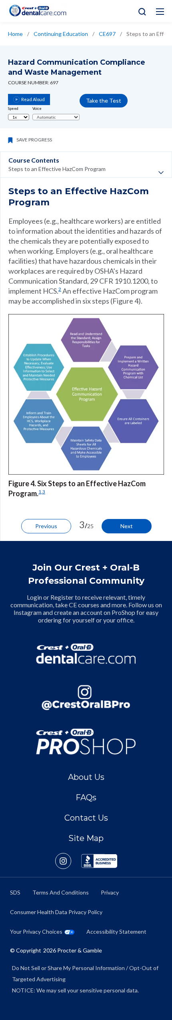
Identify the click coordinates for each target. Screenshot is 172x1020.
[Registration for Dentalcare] (86, 654)
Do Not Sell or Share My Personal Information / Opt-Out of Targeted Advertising (85, 973)
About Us (86, 777)
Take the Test (103, 100)
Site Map (86, 838)
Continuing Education (61, 33)
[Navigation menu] (160, 11)
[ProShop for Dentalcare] (86, 742)
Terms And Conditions (60, 892)
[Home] (37, 10)
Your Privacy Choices (36, 931)
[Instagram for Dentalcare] (86, 698)
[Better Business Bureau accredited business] (99, 861)
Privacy (110, 892)
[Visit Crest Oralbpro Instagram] (68, 861)
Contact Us (86, 818)
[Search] (140, 11)
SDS (15, 892)
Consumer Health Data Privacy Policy (56, 912)
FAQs (86, 797)
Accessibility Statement (116, 931)
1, (40, 492)
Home (15, 33)
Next (126, 526)
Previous (46, 526)
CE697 (107, 33)
